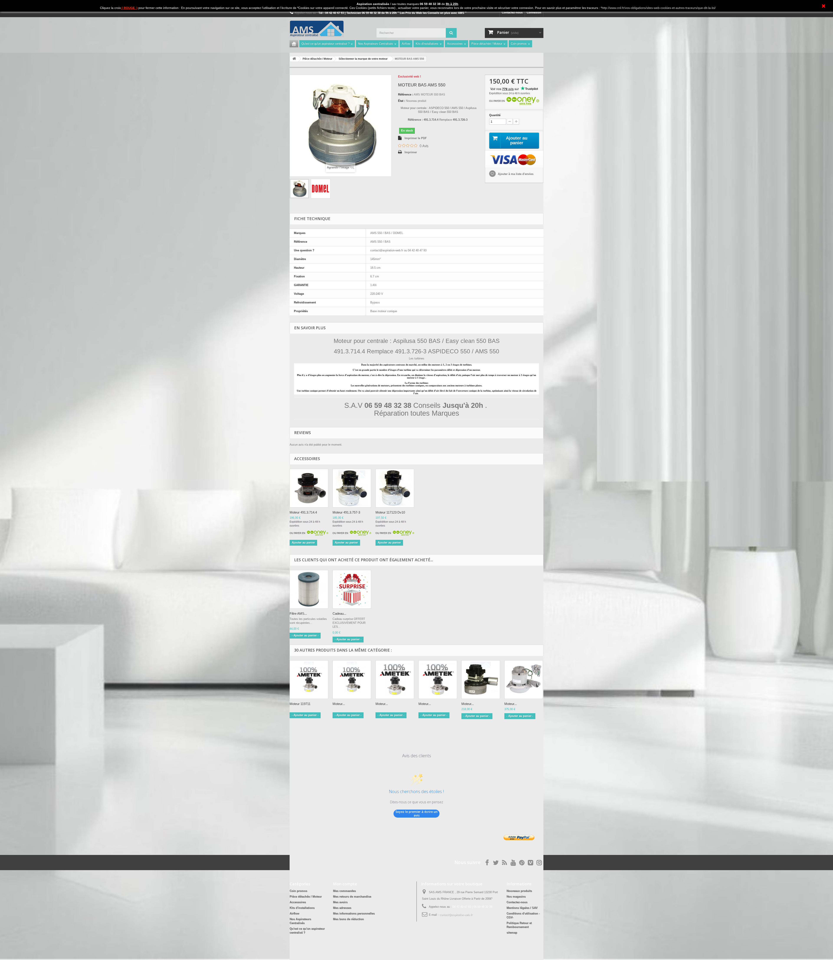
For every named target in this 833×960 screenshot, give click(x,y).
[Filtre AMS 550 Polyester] (309, 589)
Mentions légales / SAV (522, 907)
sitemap (512, 932)
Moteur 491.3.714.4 (303, 512)
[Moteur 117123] (395, 488)
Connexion (534, 12)
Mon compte (345, 883)
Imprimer (411, 152)
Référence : (405, 94)
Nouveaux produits (519, 890)
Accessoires (455, 43)
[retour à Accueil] (294, 59)
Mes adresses (342, 907)
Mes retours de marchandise (352, 896)
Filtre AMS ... (298, 613)
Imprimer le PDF (416, 138)
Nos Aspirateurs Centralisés (375, 43)
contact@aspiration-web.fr (455, 914)
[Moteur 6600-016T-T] (480, 679)
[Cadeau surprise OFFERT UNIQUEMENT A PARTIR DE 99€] (352, 589)
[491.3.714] (309, 488)
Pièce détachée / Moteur (486, 43)
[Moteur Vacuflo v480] (395, 679)
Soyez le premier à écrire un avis (416, 814)
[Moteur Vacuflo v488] (437, 679)
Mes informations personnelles (354, 913)
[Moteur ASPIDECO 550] (299, 188)
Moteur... (339, 704)
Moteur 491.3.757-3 (346, 512)
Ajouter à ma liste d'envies (515, 174)
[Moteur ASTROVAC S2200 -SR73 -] (523, 679)
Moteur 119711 (300, 704)
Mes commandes (344, 890)
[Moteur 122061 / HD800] (352, 679)
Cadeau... (339, 613)
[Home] (294, 43)
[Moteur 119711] (309, 679)
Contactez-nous (512, 12)
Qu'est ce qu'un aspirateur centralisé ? (325, 43)
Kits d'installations (427, 43)
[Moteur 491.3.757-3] (352, 488)
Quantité (494, 115)
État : (401, 100)
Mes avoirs (340, 902)
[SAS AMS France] (330, 28)
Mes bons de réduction (348, 919)
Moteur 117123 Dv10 (390, 512)
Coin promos (519, 43)
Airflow (406, 43)
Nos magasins (516, 896)
